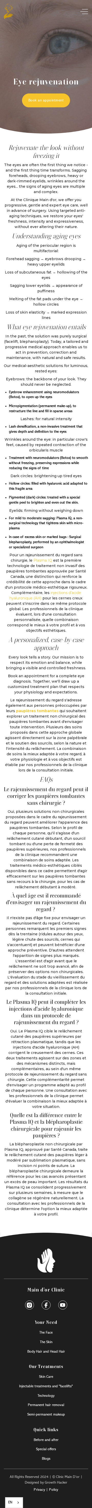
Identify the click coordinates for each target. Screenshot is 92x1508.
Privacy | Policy (46, 1490)
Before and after (46, 1440)
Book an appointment (46, 100)
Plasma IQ (42, 560)
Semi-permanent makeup (46, 1414)
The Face (46, 1332)
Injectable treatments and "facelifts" (46, 1386)
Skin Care (46, 1377)
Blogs (46, 1458)
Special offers (46, 1449)
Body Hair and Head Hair (46, 1351)
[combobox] (14, 1502)
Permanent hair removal (46, 1405)
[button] (82, 11)
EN (10, 1502)
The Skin (46, 1342)
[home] (8, 11)
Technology (46, 1396)
